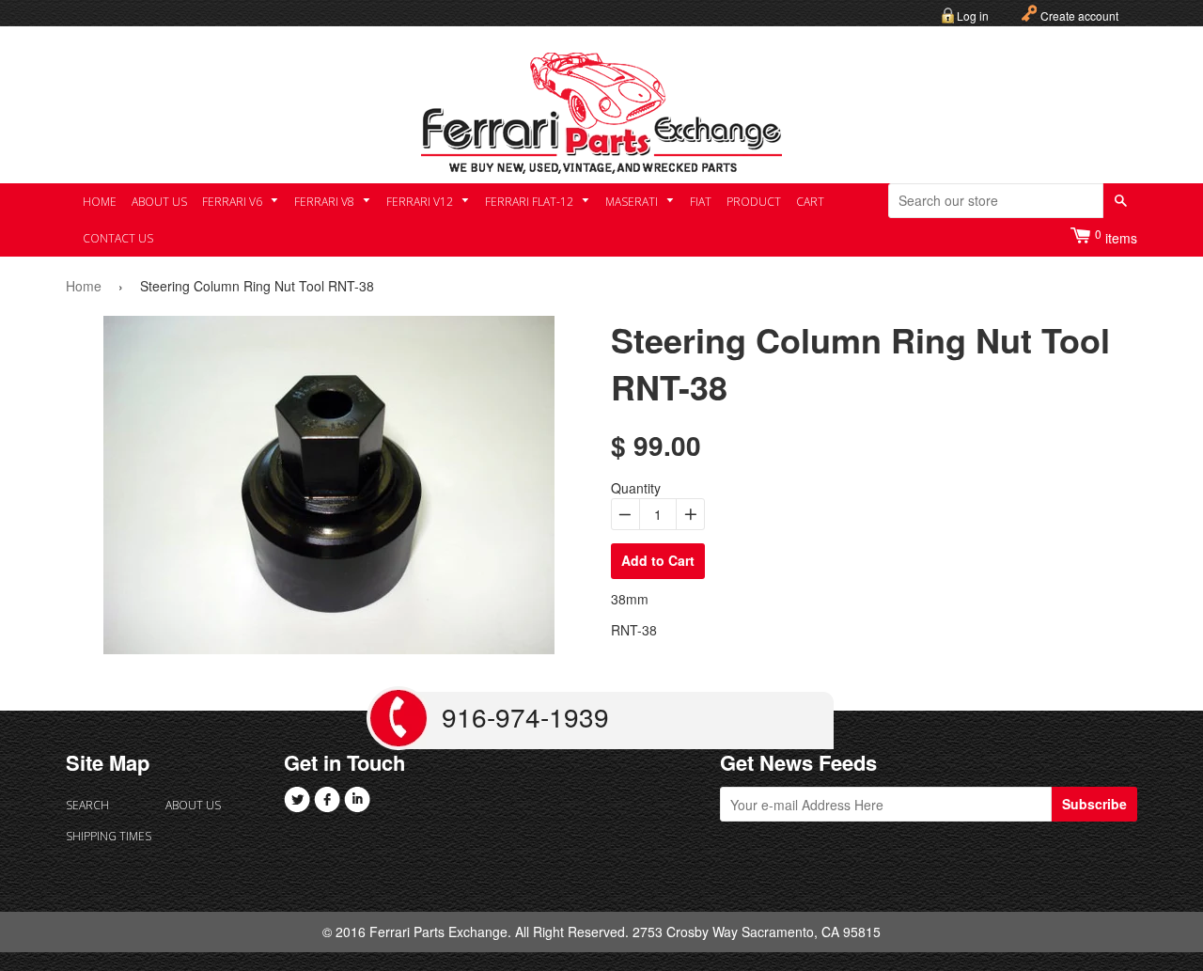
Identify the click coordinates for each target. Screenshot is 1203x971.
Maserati (633, 202)
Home (100, 202)
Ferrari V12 (421, 202)
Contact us (118, 238)
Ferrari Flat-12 (530, 202)
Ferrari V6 (233, 202)
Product (753, 202)
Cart (810, 202)
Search (87, 805)
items (1116, 236)
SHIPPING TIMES (108, 836)
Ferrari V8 (325, 202)
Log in (973, 15)
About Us (159, 202)
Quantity (636, 487)
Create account (1079, 15)
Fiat (700, 202)
